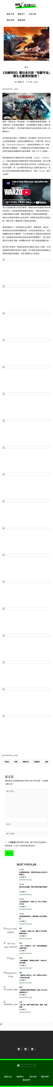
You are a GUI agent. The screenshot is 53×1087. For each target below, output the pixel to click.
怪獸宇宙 (26, 762)
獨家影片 (21, 14)
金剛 (46, 762)
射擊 (15, 762)
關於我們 (10, 20)
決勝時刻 (37, 762)
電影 (20, 928)
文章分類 (32, 14)
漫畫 (20, 1002)
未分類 (21, 869)
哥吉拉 (7, 762)
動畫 (20, 987)
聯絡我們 (21, 20)
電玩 (26, 67)
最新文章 (10, 14)
